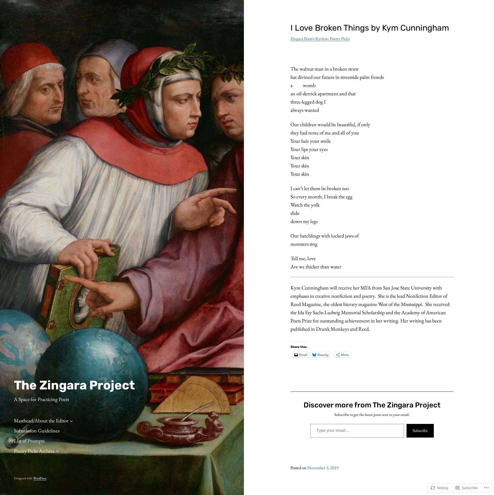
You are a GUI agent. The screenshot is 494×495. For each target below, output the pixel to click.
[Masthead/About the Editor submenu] (71, 420)
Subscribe (420, 430)
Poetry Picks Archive (34, 451)
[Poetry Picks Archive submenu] (57, 451)
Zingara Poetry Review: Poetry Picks (320, 38)
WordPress (39, 478)
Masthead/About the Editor (41, 420)
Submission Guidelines (36, 430)
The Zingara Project (74, 385)
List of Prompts (29, 440)
